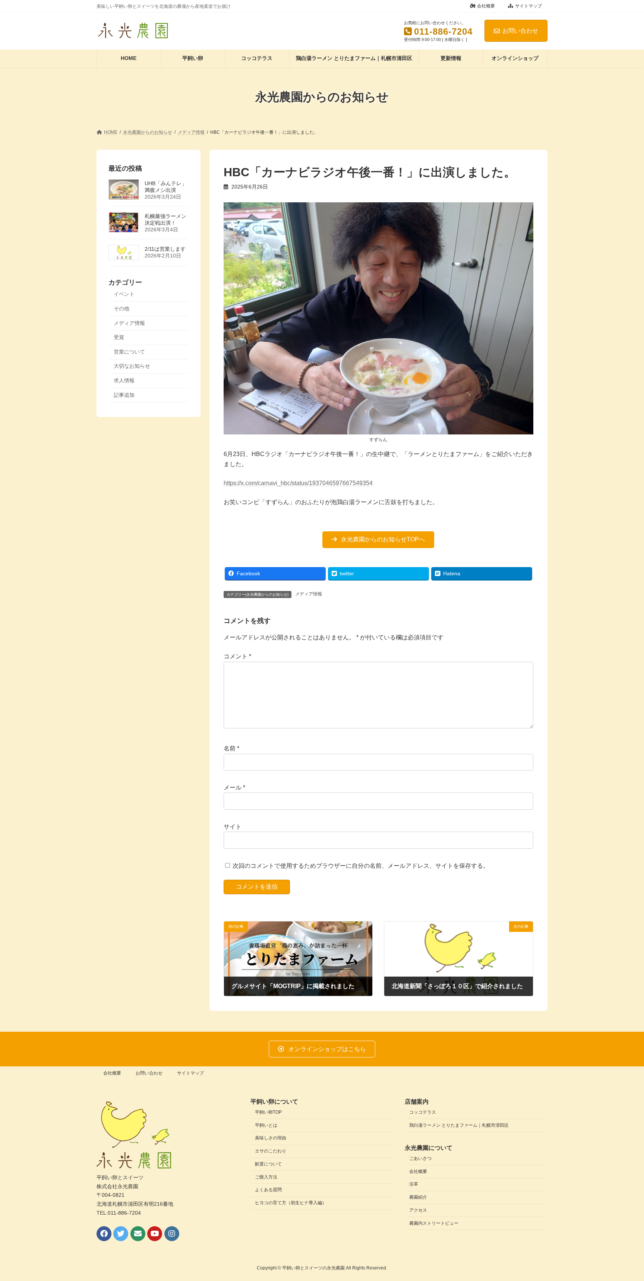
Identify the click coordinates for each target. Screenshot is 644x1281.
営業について (129, 351)
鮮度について (268, 1164)
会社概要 (486, 6)
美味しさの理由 (270, 1138)
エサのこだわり (270, 1151)
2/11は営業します (165, 249)
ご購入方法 (266, 1177)
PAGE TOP (622, 1235)
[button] (378, 539)
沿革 (413, 1184)
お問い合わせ (520, 31)
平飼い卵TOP (268, 1112)
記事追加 (124, 395)
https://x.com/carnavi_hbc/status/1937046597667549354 (298, 483)
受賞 (119, 337)
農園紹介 (418, 1197)
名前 (231, 749)
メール (234, 788)
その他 (121, 308)
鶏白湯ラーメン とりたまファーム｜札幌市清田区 (459, 1125)
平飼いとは (266, 1125)
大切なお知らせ (132, 366)
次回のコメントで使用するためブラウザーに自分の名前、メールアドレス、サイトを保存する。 (361, 866)
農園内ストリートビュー (433, 1223)
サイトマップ (528, 6)
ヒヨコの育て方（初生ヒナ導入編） (290, 1202)
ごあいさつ (420, 1158)
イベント (124, 294)
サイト (233, 826)
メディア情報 (308, 594)
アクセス (418, 1210)
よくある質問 (268, 1190)
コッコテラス (422, 1112)
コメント (237, 657)
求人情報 (124, 380)
